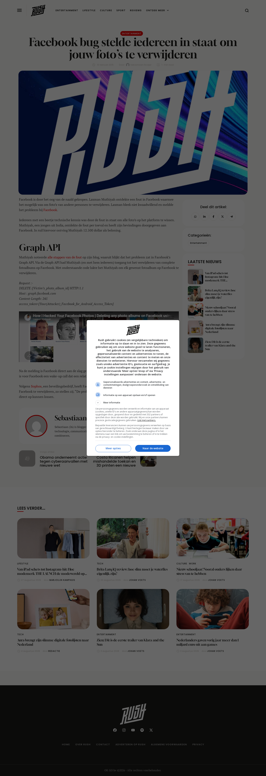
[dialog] (133, 388)
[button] (133, 402)
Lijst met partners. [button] (146, 420)
